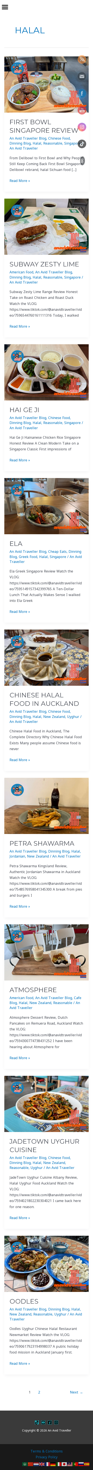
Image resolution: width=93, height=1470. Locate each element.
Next (76, 1392)
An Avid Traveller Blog (28, 138)
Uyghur (73, 716)
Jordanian (17, 856)
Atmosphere (33, 990)
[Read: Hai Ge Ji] (46, 372)
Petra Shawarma (42, 843)
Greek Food (28, 556)
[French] (47, 1463)
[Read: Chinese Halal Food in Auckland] (46, 657)
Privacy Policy (47, 1457)
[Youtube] (43, 1422)
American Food (21, 272)
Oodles (24, 1301)
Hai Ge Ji (24, 410)
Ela (16, 544)
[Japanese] (64, 1463)
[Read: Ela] (46, 506)
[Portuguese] (76, 1463)
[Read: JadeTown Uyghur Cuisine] (46, 1103)
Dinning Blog (20, 143)
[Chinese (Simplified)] (31, 1463)
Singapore (72, 143)
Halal (37, 143)
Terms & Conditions (46, 1451)
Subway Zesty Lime (44, 264)
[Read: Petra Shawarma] (46, 805)
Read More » (20, 180)
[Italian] (59, 1463)
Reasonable (52, 143)
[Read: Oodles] (46, 1263)
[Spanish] (87, 1463)
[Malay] (70, 1463)
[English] (42, 1463)
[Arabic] (25, 1463)
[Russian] (81, 1463)
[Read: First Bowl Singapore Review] (46, 84)
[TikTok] (37, 1422)
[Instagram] (56, 1422)
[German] (53, 1463)
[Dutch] (36, 1463)
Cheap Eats (57, 551)
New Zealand (54, 716)
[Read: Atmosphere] (46, 952)
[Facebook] (50, 1422)
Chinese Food (59, 138)
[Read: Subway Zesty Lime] (46, 226)
